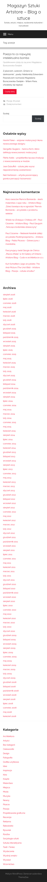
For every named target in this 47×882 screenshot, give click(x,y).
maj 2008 (7, 712)
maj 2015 (7, 427)
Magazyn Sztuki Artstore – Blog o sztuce (23, 12)
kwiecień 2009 (9, 665)
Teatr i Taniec (9, 847)
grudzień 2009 (9, 635)
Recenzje (7, 817)
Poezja (9, 101)
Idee (5, 766)
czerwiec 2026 (9, 303)
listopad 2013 (9, 456)
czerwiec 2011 (9, 558)
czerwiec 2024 (9, 405)
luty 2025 (7, 371)
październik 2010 (10, 593)
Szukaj (6, 113)
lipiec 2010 (8, 605)
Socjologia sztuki (11, 838)
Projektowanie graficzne (14, 813)
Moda (5, 792)
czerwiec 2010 (9, 610)
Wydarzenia (8, 851)
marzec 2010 (9, 622)
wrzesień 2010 (9, 597)
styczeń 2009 (9, 678)
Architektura (8, 736)
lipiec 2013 (8, 469)
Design (6, 753)
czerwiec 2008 (9, 708)
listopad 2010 (9, 588)
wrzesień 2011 (9, 546)
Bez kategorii (9, 745)
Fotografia (7, 757)
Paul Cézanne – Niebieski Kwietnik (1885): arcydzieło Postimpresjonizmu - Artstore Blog (24, 237)
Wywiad (16, 101)
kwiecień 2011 (9, 567)
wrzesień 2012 (9, 503)
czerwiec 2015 (9, 422)
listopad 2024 (9, 384)
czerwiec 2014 (9, 443)
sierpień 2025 (9, 346)
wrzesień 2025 (9, 341)
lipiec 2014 (8, 439)
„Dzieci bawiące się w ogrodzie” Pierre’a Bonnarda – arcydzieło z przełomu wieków (23, 210)
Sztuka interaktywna (12, 843)
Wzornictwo (8, 864)
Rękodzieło (8, 826)
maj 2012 (7, 516)
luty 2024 (7, 418)
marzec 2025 (9, 367)
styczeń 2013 (9, 490)
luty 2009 (7, 673)
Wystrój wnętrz (10, 855)
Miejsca (6, 787)
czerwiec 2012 (9, 512)
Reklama (7, 821)
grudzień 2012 (9, 495)
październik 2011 (10, 542)
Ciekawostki (8, 749)
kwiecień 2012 (9, 520)
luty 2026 (7, 320)
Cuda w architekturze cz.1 (31, 257)
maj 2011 (7, 563)
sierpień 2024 (9, 397)
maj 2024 (7, 409)
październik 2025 (10, 337)
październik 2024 (10, 388)
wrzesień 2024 (9, 392)
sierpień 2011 (9, 550)
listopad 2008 (9, 686)
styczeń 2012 (9, 533)
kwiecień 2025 (9, 363)
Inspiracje (7, 770)
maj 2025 (7, 358)
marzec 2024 (9, 414)
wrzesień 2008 (9, 695)
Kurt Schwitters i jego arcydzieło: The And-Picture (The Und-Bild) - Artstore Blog (23, 267)
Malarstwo (8, 783)
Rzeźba (6, 834)
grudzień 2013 (9, 452)
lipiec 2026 (8, 299)
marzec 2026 (9, 316)
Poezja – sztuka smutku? (23, 271)
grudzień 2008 (9, 682)
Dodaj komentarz (14, 104)
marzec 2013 (9, 486)
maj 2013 (7, 478)
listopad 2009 (9, 639)
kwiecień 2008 (9, 716)
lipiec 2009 (8, 652)
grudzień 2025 (9, 328)
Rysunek (7, 830)
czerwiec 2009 (9, 656)
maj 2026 (7, 307)
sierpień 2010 (9, 601)
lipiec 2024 (8, 401)
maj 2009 (7, 661)
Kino (5, 775)
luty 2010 (7, 627)
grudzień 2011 (9, 537)
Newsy (6, 800)
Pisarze (6, 804)
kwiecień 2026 (9, 312)
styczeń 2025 (9, 375)
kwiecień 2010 (9, 618)
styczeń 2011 (9, 580)
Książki (6, 779)
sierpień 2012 (9, 507)
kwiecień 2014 (9, 448)
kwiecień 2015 (9, 431)
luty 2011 (7, 576)
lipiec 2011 (7, 554)
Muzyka (6, 796)
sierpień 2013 (9, 465)
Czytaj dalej (10, 91)
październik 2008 (11, 691)
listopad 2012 (9, 499)
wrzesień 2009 (9, 644)
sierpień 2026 (9, 294)
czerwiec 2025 (9, 354)
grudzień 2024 (9, 380)
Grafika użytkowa (11, 762)
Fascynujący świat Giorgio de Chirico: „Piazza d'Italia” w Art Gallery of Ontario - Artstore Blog (24, 254)
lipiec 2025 (8, 350)
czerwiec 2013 (9, 473)
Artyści (6, 741)
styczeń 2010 (9, 631)
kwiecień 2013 (9, 482)
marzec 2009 (9, 669)
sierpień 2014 (9, 435)
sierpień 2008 (9, 699)
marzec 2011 (9, 571)
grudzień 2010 (9, 584)
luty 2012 (7, 529)
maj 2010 (7, 614)
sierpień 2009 (9, 648)
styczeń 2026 (9, 324)
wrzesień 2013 (9, 461)
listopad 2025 (9, 333)
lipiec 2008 (8, 703)
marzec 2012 (9, 524)
